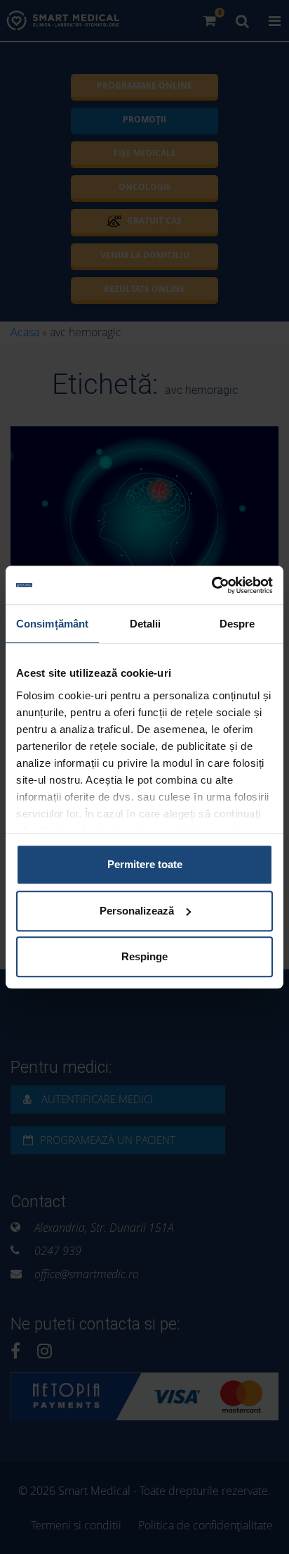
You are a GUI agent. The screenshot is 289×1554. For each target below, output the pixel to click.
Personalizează (137, 911)
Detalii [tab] (145, 624)
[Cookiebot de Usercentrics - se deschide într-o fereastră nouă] (211, 585)
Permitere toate (144, 864)
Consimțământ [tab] (52, 624)
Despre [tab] (237, 624)
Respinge (144, 956)
